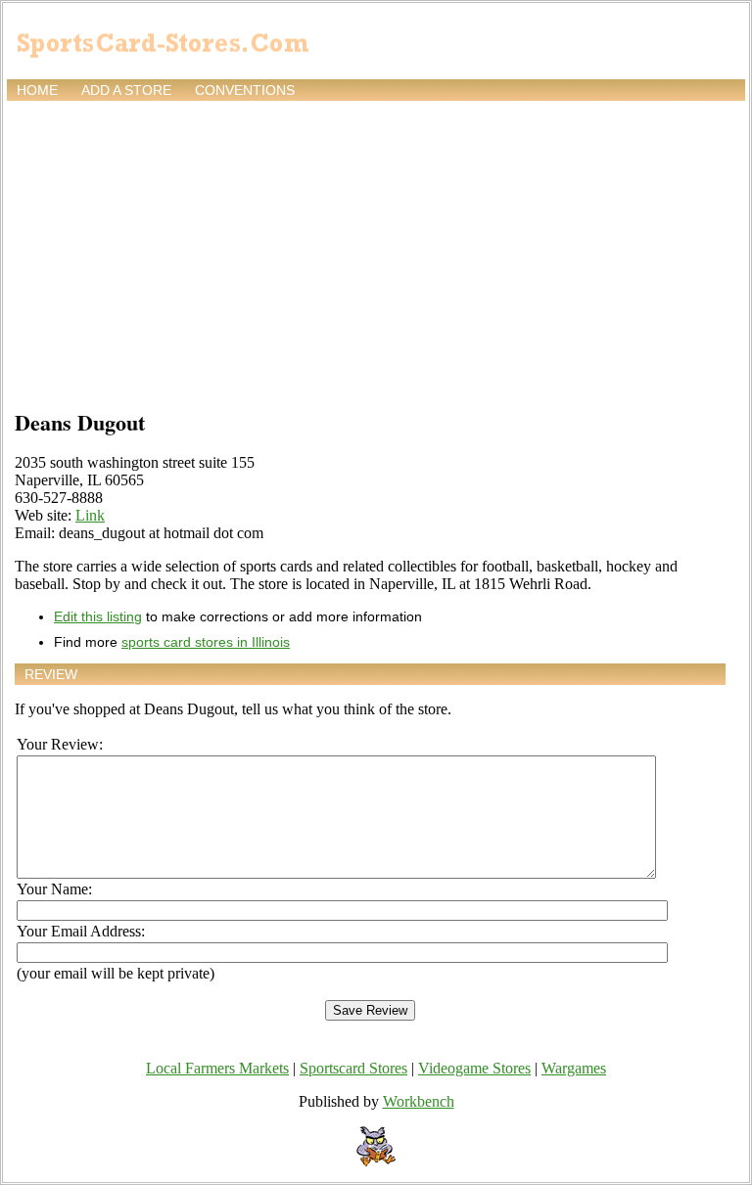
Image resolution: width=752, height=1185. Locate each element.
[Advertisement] (376, 251)
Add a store (126, 90)
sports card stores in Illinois (205, 642)
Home (37, 90)
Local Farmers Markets (217, 1068)
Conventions (245, 90)
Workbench (418, 1101)
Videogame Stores (474, 1068)
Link (90, 515)
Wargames (573, 1068)
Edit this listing (98, 616)
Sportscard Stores (353, 1068)
